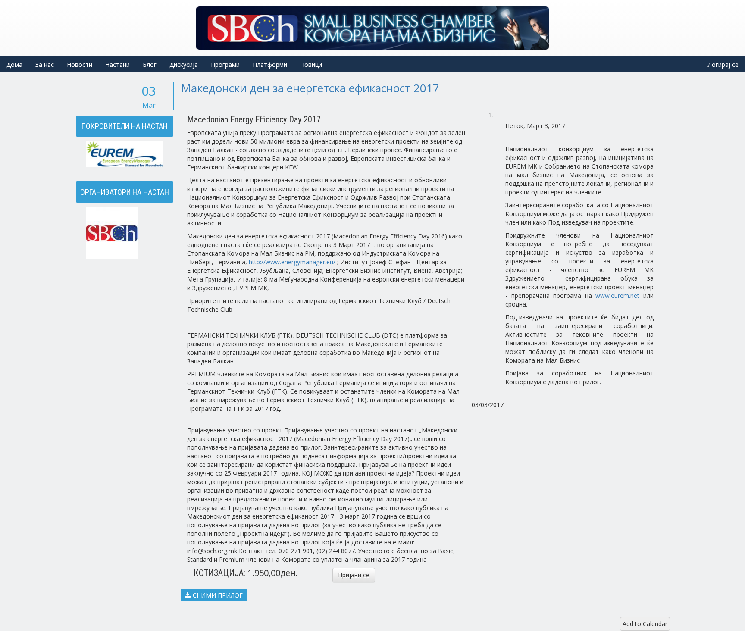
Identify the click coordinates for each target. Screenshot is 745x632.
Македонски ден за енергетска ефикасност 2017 (310, 88)
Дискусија (183, 64)
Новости (79, 64)
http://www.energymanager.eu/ (292, 262)
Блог (150, 64)
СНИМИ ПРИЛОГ (218, 595)
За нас (44, 64)
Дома (14, 64)
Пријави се (353, 575)
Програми (225, 64)
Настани (117, 64)
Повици (311, 64)
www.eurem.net (617, 295)
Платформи (270, 64)
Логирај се (723, 64)
